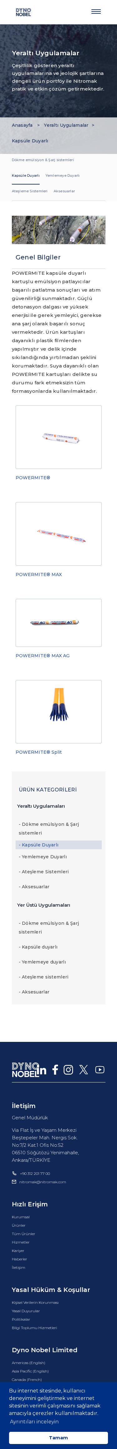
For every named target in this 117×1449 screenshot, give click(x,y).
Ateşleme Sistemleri (30, 191)
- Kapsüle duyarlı (38, 947)
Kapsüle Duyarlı (30, 141)
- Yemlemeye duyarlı (42, 962)
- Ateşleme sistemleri (44, 977)
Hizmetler (21, 1242)
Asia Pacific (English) (30, 1371)
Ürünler (19, 1225)
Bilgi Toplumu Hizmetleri (34, 1327)
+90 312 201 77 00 (35, 1173)
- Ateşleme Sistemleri (44, 872)
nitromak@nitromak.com (42, 1182)
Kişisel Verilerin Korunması (35, 1302)
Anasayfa (23, 125)
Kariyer (18, 1250)
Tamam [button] (58, 1438)
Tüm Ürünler (23, 1233)
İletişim (18, 1267)
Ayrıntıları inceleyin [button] (34, 1422)
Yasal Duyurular (26, 1311)
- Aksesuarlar (34, 887)
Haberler (19, 1259)
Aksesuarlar (64, 191)
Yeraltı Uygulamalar (66, 125)
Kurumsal (21, 1217)
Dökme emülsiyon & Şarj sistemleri (43, 160)
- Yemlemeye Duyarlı (43, 857)
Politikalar (21, 1319)
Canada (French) (27, 1379)
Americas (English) (28, 1362)
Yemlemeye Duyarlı (63, 175)
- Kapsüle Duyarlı (39, 845)
